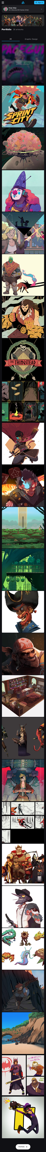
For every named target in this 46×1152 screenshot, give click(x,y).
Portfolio (22, 1147)
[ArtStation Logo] (23, 2)
